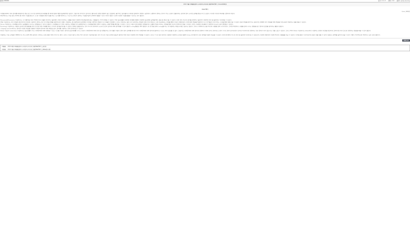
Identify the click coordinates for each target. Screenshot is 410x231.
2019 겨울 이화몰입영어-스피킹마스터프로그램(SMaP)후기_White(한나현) (29, 49)
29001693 (6, 0)
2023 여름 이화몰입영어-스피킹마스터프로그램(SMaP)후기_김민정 (27, 46)
